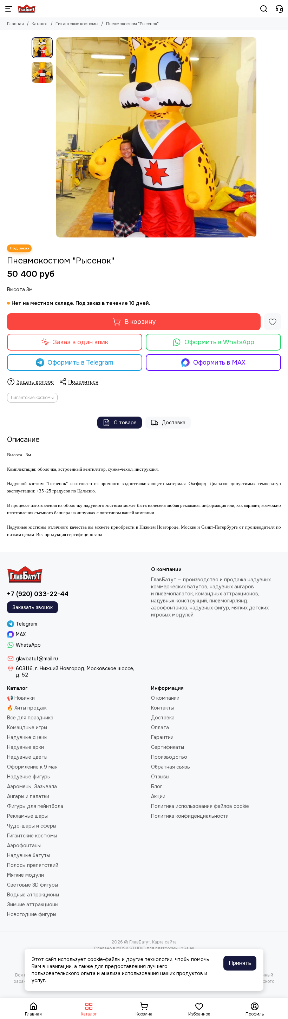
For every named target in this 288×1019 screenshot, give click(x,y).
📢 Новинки (21, 698)
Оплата (160, 727)
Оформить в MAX (219, 362)
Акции (158, 796)
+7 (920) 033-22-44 (37, 594)
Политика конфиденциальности (190, 816)
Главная (15, 24)
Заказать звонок (32, 607)
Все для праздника (30, 717)
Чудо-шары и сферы (31, 826)
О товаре (125, 422)
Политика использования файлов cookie (200, 806)
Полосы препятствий (32, 865)
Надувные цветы (27, 757)
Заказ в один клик (80, 342)
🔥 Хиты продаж (27, 708)
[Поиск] (263, 9)
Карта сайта (164, 942)
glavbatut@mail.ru (37, 658)
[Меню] (9, 9)
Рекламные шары (27, 816)
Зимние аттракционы (32, 904)
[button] (59, 137)
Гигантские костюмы (76, 24)
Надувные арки (25, 747)
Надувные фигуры (29, 776)
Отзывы (160, 776)
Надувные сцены (27, 737)
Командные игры (27, 727)
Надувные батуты (28, 855)
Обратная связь (170, 767)
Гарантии (162, 737)
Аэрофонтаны (24, 845)
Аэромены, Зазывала (32, 786)
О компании (165, 698)
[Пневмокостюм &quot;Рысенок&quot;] (156, 137)
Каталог (40, 24)
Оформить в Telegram (80, 362)
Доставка (173, 422)
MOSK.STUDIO (130, 948)
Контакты (162, 708)
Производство (169, 757)
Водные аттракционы (33, 894)
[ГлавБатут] (26, 9)
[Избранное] (272, 321)
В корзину (140, 322)
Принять (240, 963)
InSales (186, 948)
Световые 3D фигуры (32, 885)
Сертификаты (167, 747)
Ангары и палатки (28, 796)
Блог (156, 786)
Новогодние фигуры (31, 914)
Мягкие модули (25, 875)
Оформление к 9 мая (32, 767)
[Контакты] (279, 9)
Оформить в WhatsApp (219, 342)
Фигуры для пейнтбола (35, 806)
